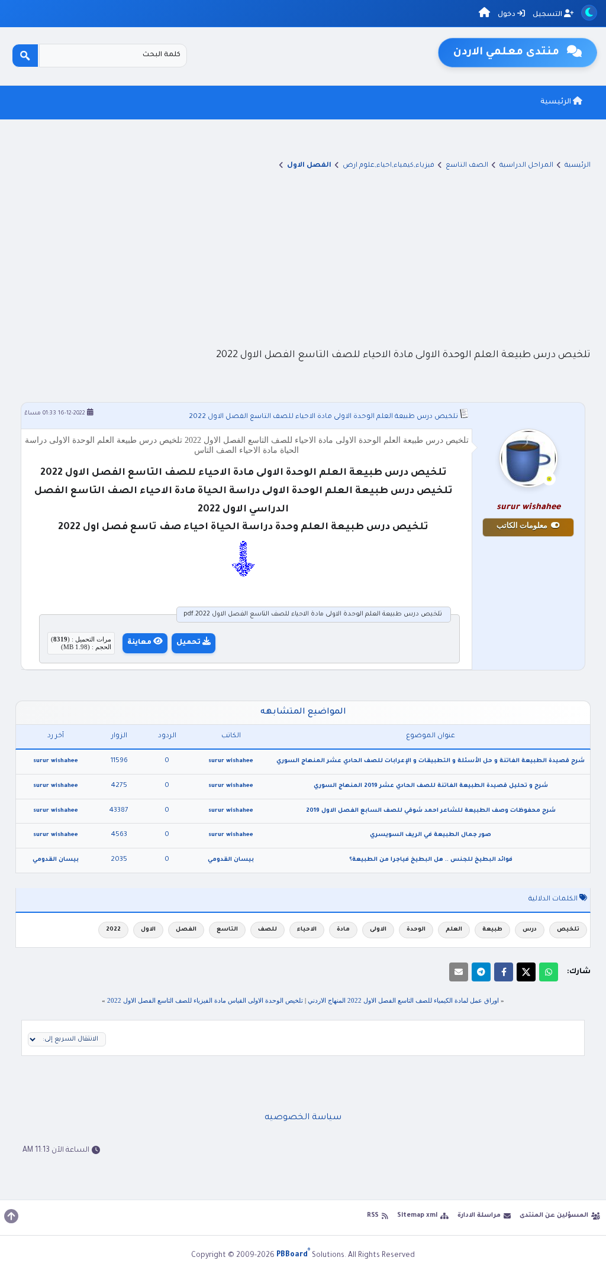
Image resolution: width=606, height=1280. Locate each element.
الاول (148, 929)
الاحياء (307, 929)
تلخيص (568, 929)
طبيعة (492, 929)
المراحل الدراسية (526, 166)
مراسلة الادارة (479, 1215)
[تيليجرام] (481, 972)
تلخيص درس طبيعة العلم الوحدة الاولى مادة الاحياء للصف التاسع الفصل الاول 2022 (323, 417)
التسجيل (548, 15)
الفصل (186, 929)
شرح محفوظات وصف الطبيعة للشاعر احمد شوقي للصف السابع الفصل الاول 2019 (431, 811)
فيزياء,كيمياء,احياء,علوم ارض (388, 166)
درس (530, 929)
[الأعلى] (11, 1216)
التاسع (227, 929)
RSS (373, 1215)
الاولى (378, 929)
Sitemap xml (417, 1215)
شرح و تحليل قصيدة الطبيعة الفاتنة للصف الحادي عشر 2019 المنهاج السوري (431, 786)
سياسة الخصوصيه (303, 1118)
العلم (454, 929)
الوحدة (416, 929)
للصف (267, 929)
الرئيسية (556, 102)
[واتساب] (548, 972)
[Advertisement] (303, 258)
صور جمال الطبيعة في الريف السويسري (430, 835)
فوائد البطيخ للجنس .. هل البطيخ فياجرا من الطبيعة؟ (430, 860)
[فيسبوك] (503, 972)
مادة (343, 929)
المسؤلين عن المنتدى (554, 1215)
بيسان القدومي (231, 860)
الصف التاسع (467, 166)
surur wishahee (230, 761)
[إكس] (526, 972)
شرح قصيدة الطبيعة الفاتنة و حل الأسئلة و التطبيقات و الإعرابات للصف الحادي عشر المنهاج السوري (430, 761)
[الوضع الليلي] (589, 13)
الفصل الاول (309, 166)
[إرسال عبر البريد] (458, 972)
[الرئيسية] (484, 14)
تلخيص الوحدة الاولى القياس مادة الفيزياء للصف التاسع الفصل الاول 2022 (205, 1000)
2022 (113, 929)
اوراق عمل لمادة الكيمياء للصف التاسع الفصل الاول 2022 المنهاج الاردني (403, 1000)
